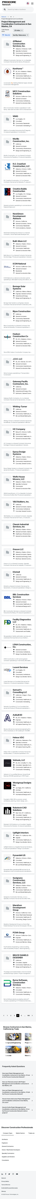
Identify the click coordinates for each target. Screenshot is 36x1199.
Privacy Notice (5, 1181)
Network (6, 5)
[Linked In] (2, 1174)
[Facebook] (5, 1174)
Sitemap (3, 1191)
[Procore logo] (9, 2)
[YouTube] (17, 1174)
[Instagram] (13, 1174)
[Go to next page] (32, 1015)
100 (28, 1015)
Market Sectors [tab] (20, 1133)
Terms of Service (5, 1184)
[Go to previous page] (3, 1015)
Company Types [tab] (7, 1133)
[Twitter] (9, 1174)
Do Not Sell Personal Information (9, 1188)
